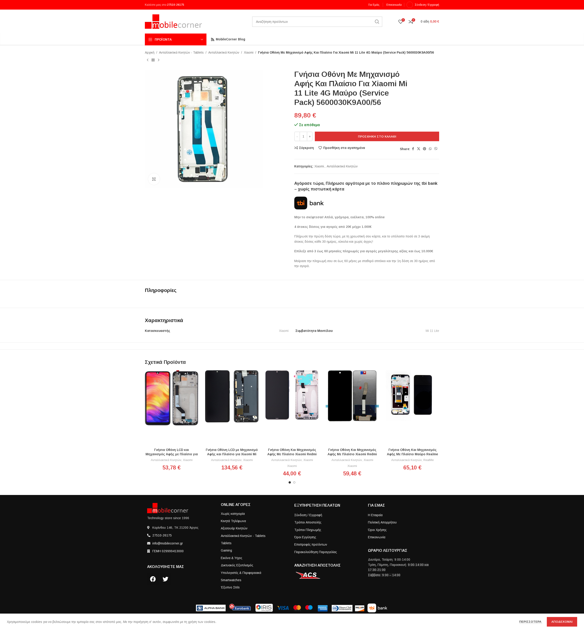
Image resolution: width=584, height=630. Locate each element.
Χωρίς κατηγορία (233, 513)
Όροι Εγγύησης (305, 537)
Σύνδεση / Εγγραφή (308, 515)
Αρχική (149, 52)
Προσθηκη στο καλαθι (377, 136)
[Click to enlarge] (154, 179)
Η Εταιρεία (375, 515)
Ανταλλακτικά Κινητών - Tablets (181, 52)
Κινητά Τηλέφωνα (233, 521)
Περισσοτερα (530, 621)
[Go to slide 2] (294, 482)
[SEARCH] (377, 21)
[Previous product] (147, 60)
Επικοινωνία (376, 537)
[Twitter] (165, 579)
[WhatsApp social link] (430, 149)
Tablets (226, 543)
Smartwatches (231, 580)
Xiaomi (248, 52)
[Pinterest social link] (425, 149)
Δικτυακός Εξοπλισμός (237, 565)
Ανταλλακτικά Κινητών (223, 52)
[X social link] (419, 149)
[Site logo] (173, 21)
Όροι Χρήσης (377, 530)
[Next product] (158, 60)
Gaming (226, 550)
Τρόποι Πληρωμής (307, 530)
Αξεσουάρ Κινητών (234, 528)
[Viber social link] (436, 149)
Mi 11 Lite (432, 331)
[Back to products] (153, 60)
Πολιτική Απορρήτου (382, 522)
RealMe (428, 460)
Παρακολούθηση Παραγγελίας (315, 552)
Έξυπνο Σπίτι (230, 587)
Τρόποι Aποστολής (307, 522)
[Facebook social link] (413, 149)
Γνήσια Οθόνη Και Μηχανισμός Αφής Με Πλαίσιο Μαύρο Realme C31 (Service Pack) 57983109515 (412, 454)
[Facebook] (153, 579)
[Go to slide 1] (290, 482)
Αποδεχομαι (562, 621)
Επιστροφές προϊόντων (310, 544)
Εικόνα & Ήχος (231, 558)
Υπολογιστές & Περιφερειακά (241, 573)
